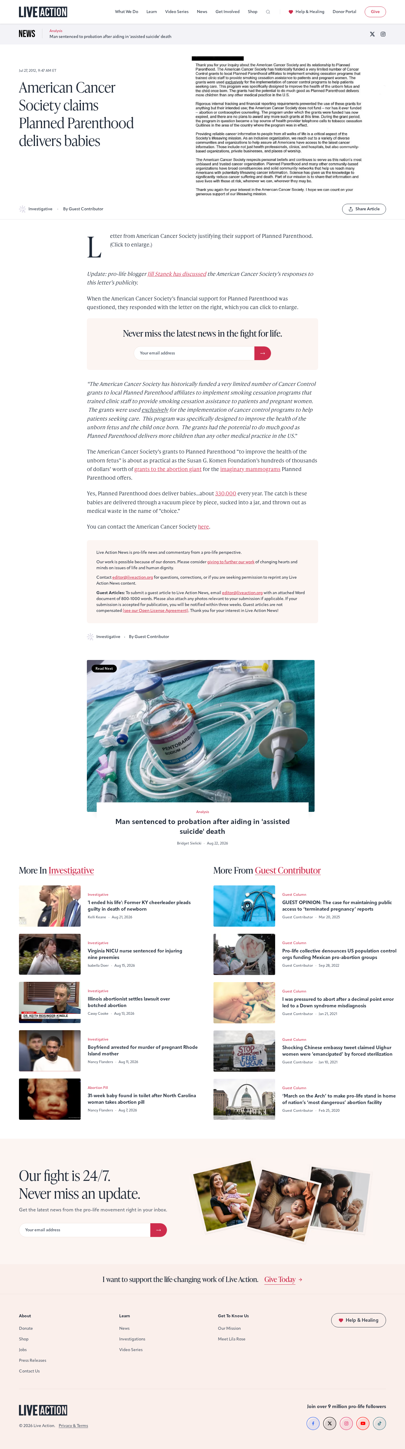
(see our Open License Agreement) (155, 610)
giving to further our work (230, 561)
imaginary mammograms (250, 469)
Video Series (177, 11)
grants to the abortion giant (168, 469)
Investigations (132, 1339)
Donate (26, 1328)
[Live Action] (43, 12)
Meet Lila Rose (231, 1339)
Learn (151, 11)
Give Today (280, 1279)
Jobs (23, 1349)
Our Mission (229, 1328)
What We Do (126, 11)
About (25, 1315)
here (203, 526)
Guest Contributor (288, 870)
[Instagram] (383, 34)
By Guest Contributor (83, 208)
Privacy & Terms (73, 1425)
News (202, 11)
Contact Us (29, 1371)
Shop (252, 11)
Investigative (40, 208)
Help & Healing (310, 11)
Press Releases (32, 1360)
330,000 (225, 493)
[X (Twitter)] (372, 34)
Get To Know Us (233, 1315)
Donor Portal (344, 11)
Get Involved (228, 11)
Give (375, 11)
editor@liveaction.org (132, 577)
